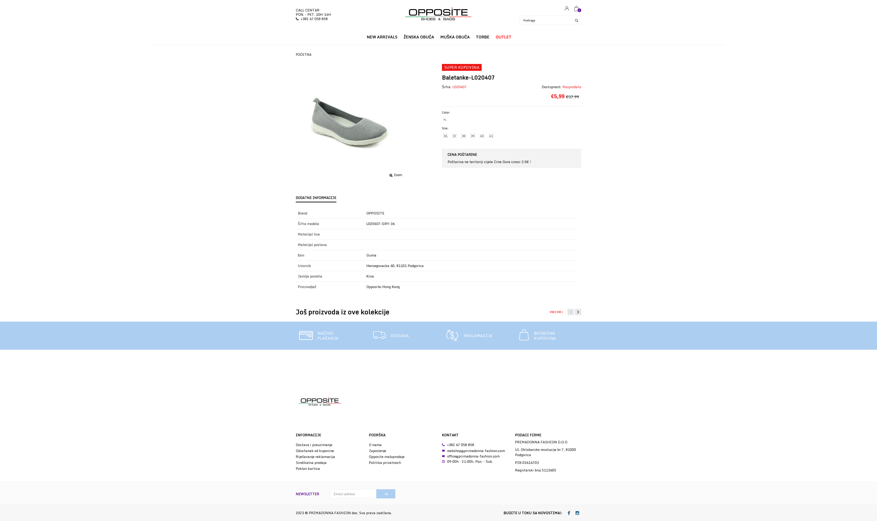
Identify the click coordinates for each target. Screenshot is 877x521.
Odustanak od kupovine (315, 450)
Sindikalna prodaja (311, 462)
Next (578, 312)
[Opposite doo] (438, 14)
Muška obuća (455, 37)
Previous (571, 312)
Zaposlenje (377, 450)
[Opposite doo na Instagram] (577, 513)
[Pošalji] (385, 493)
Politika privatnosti (385, 462)
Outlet (503, 37)
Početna (304, 54)
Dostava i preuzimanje (314, 444)
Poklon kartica (308, 468)
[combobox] (550, 20)
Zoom (398, 175)
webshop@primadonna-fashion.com (476, 450)
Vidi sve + (556, 312)
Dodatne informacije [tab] (316, 197)
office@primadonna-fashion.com (473, 456)
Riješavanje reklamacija (315, 456)
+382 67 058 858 (314, 18)
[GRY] (444, 119)
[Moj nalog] (567, 8)
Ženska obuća (419, 37)
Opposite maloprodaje (386, 456)
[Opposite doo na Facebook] (569, 513)
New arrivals (382, 37)
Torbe (482, 37)
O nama (375, 444)
